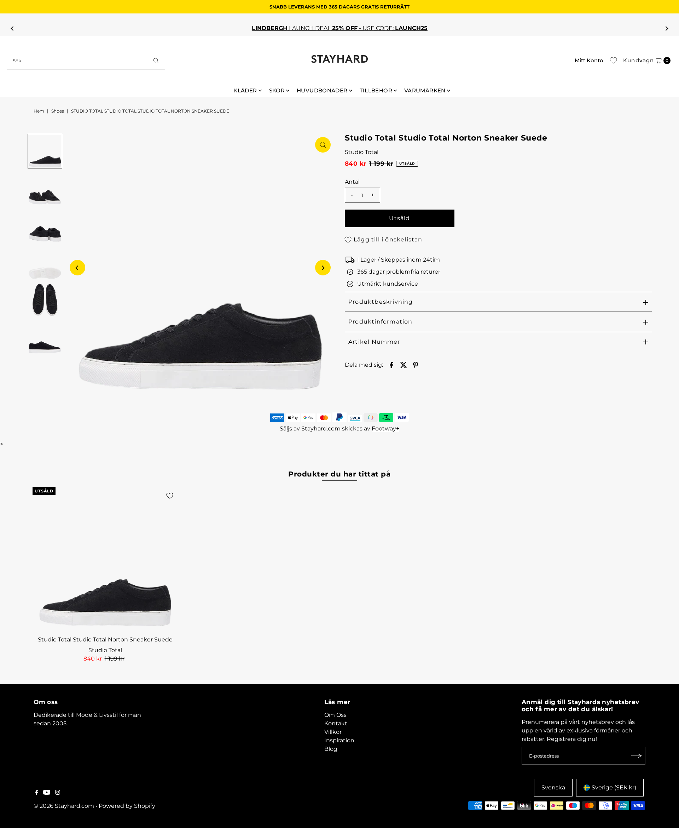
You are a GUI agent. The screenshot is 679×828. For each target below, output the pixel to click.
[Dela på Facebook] (391, 364)
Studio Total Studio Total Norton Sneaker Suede (105, 639)
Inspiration (339, 740)
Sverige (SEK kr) (614, 787)
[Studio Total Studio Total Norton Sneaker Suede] (105, 560)
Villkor (333, 732)
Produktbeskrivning (380, 301)
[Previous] (12, 28)
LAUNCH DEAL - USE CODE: (340, 28)
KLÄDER (245, 90)
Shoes (57, 111)
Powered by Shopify (127, 806)
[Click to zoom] (323, 145)
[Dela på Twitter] (403, 364)
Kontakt (335, 723)
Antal (352, 181)
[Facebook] (36, 793)
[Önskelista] (613, 60)
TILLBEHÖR (376, 90)
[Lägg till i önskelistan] (169, 495)
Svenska (553, 787)
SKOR (277, 90)
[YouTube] (46, 793)
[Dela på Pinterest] (415, 364)
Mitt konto (589, 60)
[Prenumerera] (636, 756)
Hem (39, 111)
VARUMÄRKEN (425, 90)
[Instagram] (57, 793)
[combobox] (86, 60)
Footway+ (385, 428)
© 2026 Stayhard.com (64, 806)
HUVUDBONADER (322, 90)
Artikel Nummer (374, 341)
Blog (330, 749)
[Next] (667, 28)
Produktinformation (380, 321)
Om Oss (335, 715)
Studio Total (361, 152)
